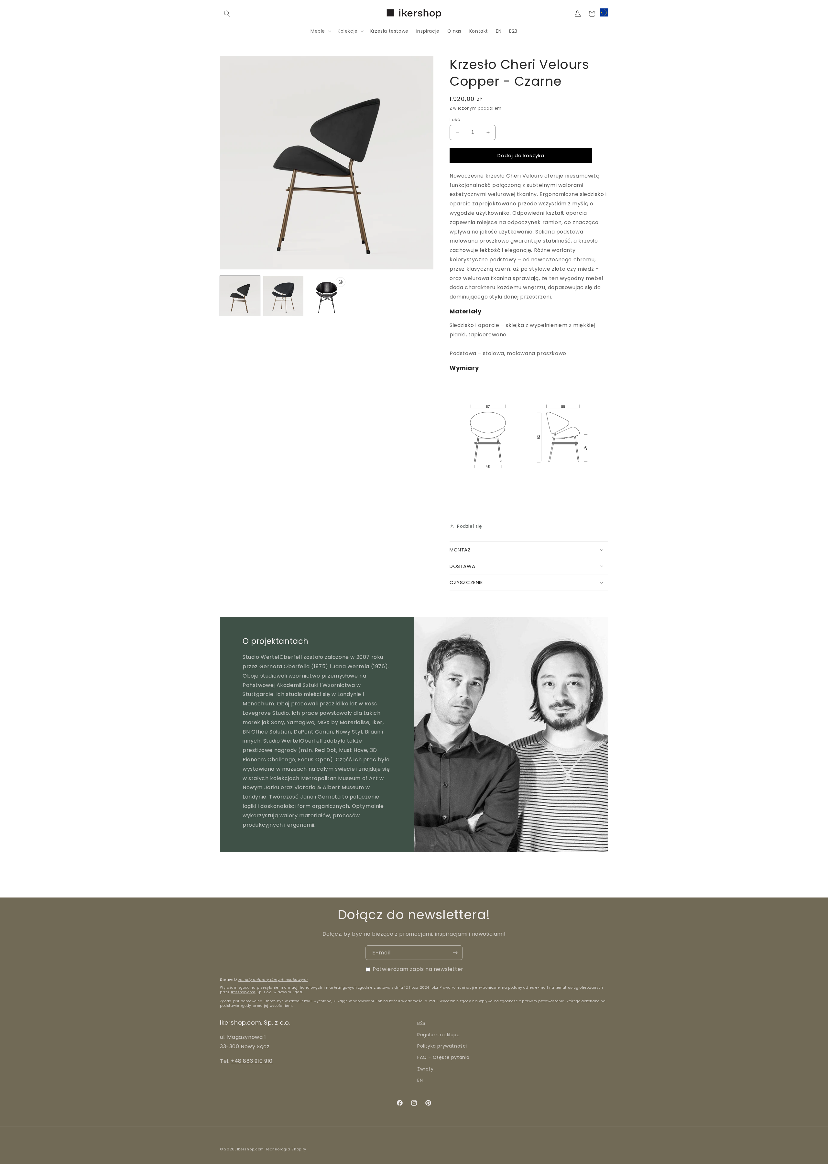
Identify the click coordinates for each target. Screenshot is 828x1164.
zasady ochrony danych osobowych (273, 979)
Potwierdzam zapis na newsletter (418, 969)
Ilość (455, 119)
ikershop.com (243, 992)
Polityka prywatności (442, 1046)
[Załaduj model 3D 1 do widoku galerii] (327, 296)
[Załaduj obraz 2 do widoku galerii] (283, 296)
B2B (421, 1023)
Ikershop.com (250, 1149)
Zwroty (425, 1069)
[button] (227, 13)
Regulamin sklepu (438, 1034)
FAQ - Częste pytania (443, 1057)
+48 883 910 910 (252, 1061)
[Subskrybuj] (455, 952)
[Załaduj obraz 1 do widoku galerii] (240, 296)
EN (420, 1080)
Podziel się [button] (469, 526)
